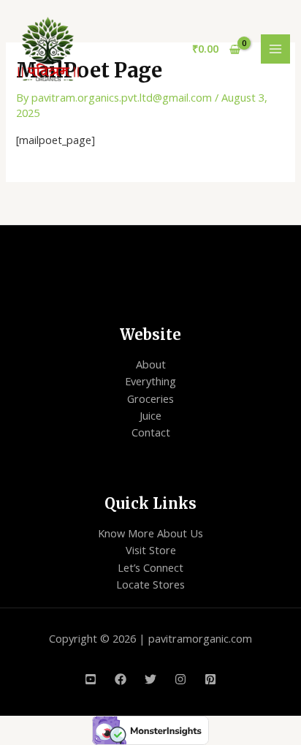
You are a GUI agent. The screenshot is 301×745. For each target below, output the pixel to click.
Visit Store (151, 549)
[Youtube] (90, 679)
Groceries (150, 398)
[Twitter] (150, 679)
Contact (151, 432)
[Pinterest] (210, 679)
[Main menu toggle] (275, 49)
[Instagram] (180, 679)
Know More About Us (150, 533)
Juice (150, 415)
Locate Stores (150, 584)
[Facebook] (120, 679)
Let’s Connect (150, 567)
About (151, 364)
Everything (150, 381)
